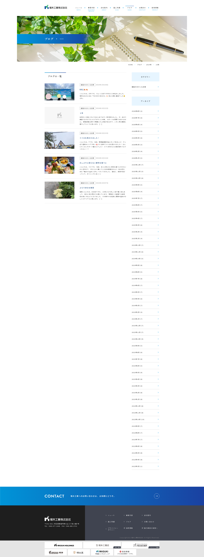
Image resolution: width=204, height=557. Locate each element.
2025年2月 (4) (137, 232)
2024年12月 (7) (137, 245)
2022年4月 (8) (137, 460)
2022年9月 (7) (137, 426)
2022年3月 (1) (137, 466)
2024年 (149, 65)
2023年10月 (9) (137, 339)
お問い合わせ (149, 522)
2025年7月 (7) (137, 198)
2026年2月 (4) (137, 151)
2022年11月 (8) (137, 413)
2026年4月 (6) (137, 138)
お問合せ (142, 9)
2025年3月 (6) (137, 225)
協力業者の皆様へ (151, 528)
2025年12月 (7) (137, 165)
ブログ (129, 9)
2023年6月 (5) (137, 366)
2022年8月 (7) (137, 433)
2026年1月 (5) (137, 158)
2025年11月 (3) (137, 171)
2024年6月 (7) (137, 285)
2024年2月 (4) (137, 312)
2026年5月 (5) (137, 131)
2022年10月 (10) (138, 419)
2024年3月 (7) (137, 305)
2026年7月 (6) (137, 118)
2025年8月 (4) (137, 192)
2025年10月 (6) (137, 178)
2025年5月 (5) (137, 212)
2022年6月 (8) (137, 446)
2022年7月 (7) (137, 439)
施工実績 (116, 9)
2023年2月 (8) (137, 393)
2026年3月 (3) (137, 145)
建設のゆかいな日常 (139, 87)
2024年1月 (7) (137, 319)
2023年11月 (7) (137, 332)
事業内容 (91, 9)
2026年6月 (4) (137, 125)
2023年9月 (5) (137, 346)
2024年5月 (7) (137, 292)
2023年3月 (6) (137, 386)
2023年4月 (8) (137, 379)
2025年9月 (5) (137, 185)
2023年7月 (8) (137, 359)
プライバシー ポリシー (113, 529)
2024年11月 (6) (137, 252)
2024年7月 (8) (137, 279)
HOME (130, 65)
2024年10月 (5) (137, 259)
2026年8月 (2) (137, 111)
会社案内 (104, 9)
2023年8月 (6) (137, 352)
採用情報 (155, 9)
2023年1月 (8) (137, 399)
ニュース (78, 9)
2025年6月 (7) (137, 205)
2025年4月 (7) (137, 218)
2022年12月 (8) (137, 406)
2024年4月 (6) (137, 299)
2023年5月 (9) (137, 372)
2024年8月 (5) (137, 272)
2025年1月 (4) (137, 238)
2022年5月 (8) (137, 453)
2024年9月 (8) (137, 265)
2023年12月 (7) (137, 326)
